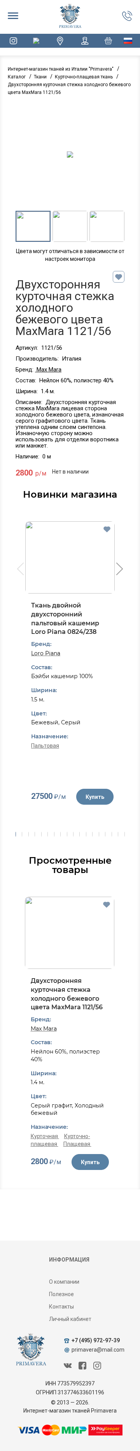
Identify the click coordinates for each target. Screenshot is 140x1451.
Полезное (61, 1294)
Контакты (61, 1306)
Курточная (45, 1136)
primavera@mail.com (98, 1350)
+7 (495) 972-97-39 (96, 1340)
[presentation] (20, 569)
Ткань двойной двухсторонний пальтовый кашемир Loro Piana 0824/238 (65, 618)
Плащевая (77, 1144)
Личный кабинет (70, 1319)
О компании (64, 1282)
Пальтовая (45, 746)
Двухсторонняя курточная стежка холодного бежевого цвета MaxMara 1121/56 (67, 994)
